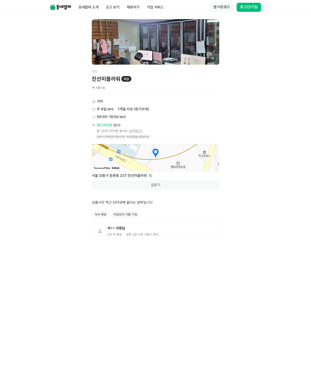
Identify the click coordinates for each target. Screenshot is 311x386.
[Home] (60, 7)
